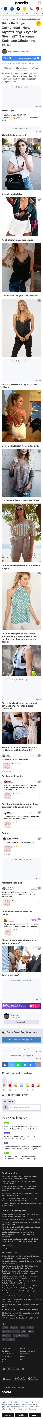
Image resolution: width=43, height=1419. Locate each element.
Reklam (4, 1359)
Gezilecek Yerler (8, 1340)
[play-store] (20, 1379)
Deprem (14, 1328)
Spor (6, 1123)
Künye (22, 1356)
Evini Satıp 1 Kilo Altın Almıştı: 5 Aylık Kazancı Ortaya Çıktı (21, 1219)
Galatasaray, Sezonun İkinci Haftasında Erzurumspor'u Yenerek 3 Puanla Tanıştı (20, 1157)
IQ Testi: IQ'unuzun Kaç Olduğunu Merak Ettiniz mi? (20, 1318)
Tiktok (31, 1332)
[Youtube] (18, 1369)
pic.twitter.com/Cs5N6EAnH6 (17, 115)
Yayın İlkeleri (24, 1354)
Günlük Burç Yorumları (11, 1332)
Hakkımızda (6, 1348)
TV (6, 1143)
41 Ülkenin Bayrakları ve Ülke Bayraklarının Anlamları (20, 1309)
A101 (23, 1332)
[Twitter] (13, 1369)
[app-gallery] (33, 1379)
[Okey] (12, 9)
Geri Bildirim (6, 1351)
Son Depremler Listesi (9, 1252)
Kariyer (22, 1348)
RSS (21, 1359)
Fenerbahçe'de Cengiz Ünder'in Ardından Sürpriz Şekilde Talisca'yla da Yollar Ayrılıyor (21, 1128)
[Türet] (31, 9)
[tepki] (4, 1085)
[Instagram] (4, 1369)
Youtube (30, 1328)
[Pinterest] (23, 1369)
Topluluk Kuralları (8, 1356)
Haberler (5, 19)
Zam (22, 1328)
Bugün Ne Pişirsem (21, 1336)
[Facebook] (9, 1369)
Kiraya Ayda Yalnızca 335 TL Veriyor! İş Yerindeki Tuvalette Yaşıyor (19, 1137)
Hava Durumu (6, 1249)
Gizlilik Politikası (7, 1354)
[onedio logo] (20, 1392)
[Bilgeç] (37, 9)
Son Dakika (6, 1336)
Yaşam (12, 19)
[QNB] (24, 9)
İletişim (4, 1362)
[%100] (18, 9)
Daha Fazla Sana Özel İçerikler (20, 1040)
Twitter (36, 76)
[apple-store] (8, 1379)
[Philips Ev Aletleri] (5, 9)
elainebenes (18, 51)
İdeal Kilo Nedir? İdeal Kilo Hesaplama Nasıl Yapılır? (19, 1296)
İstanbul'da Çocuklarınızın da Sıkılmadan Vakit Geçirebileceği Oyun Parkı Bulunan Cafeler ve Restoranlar (18, 1234)
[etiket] (38, 23)
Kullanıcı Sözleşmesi (27, 1351)
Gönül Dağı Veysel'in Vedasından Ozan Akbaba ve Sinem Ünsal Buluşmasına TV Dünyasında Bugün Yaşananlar (22, 1147)
